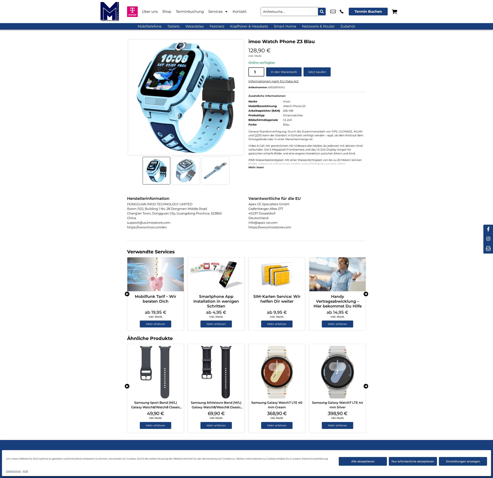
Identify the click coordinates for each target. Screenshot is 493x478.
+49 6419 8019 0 (342, 11)
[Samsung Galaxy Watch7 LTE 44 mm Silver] (337, 372)
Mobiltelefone (150, 26)
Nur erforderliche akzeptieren (413, 461)
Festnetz (217, 26)
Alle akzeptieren (363, 461)
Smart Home (285, 26)
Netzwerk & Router (318, 26)
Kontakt (239, 11)
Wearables (194, 26)
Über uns (150, 11)
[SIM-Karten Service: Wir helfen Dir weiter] (277, 274)
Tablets (173, 26)
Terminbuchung (190, 11)
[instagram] (488, 239)
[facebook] (488, 229)
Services (215, 11)
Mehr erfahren (155, 324)
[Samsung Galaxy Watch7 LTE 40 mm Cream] (277, 372)
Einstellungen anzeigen (463, 461)
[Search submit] (322, 11)
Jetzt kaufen (317, 72)
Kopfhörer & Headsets (249, 26)
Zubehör (347, 26)
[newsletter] (488, 249)
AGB (25, 471)
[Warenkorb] (394, 11)
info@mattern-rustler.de (333, 11)
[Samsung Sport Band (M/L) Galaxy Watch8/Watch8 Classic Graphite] (155, 372)
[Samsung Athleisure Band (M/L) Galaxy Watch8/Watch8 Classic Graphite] (216, 372)
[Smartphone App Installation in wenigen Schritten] (216, 274)
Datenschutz (13, 471)
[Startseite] (109, 11)
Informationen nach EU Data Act (273, 81)
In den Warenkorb (284, 72)
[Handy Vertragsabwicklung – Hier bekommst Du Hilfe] (337, 274)
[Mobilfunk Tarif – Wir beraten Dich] (155, 274)
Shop (166, 11)
